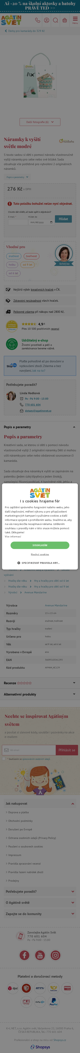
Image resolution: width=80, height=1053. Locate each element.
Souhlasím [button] (40, 545)
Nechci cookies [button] (40, 554)
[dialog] (40, 526)
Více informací (13, 536)
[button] (40, 563)
